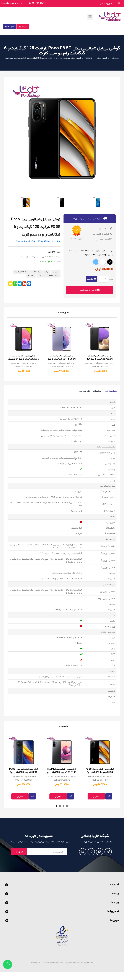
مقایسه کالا (9, 26)
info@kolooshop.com (12, 3)
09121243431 (39, 3)
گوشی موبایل (101, 58)
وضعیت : (57, 261)
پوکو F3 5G (36, 271)
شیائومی (55, 271)
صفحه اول (115, 58)
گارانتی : (57, 256)
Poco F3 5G (53, 275)
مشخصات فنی (111, 391)
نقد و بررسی (84, 391)
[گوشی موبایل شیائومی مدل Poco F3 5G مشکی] (62, 202)
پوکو (46, 271)
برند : (58, 252)
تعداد (110, 279)
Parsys (89, 963)
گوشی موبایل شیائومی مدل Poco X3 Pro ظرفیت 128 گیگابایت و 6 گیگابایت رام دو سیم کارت (23, 772)
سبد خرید (22, 26)
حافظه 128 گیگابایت (21, 271)
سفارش (20, 796)
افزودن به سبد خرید (88, 290)
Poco (41, 275)
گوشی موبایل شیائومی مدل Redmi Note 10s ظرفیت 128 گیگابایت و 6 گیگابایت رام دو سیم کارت (62, 772)
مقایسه (90, 279)
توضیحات (97, 391)
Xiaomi (88, 58)
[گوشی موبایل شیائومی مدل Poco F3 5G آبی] (98, 202)
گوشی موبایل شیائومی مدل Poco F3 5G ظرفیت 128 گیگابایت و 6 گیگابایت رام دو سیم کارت (43, 58)
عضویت (19, 851)
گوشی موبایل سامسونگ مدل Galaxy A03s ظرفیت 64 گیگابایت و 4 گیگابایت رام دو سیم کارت (23, 359)
